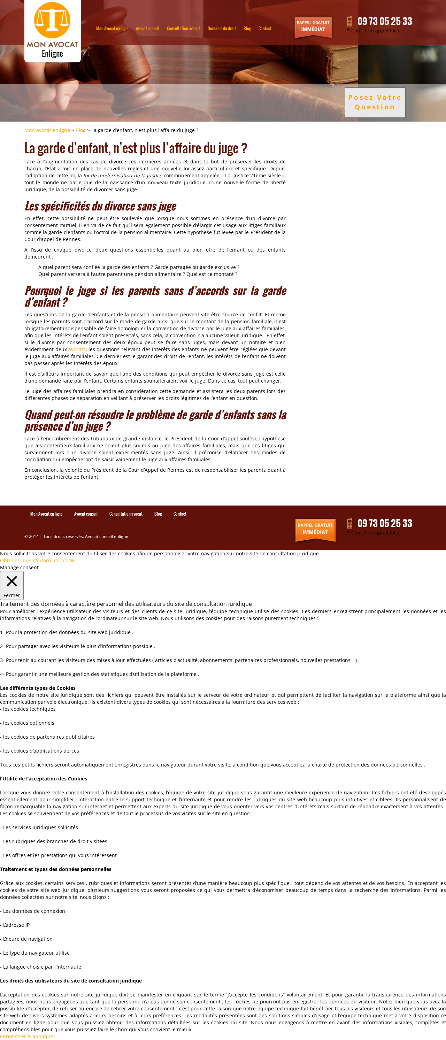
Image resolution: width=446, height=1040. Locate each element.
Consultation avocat (183, 28)
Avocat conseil (147, 28)
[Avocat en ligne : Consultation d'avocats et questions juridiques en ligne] (52, 31)
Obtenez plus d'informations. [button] (34, 560)
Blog (247, 28)
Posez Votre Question (375, 102)
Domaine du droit (222, 28)
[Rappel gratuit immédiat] (314, 27)
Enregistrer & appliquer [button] (27, 1036)
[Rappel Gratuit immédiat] (314, 530)
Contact (265, 28)
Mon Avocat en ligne (112, 28)
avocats (77, 349)
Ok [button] (71, 560)
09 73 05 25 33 (384, 21)
